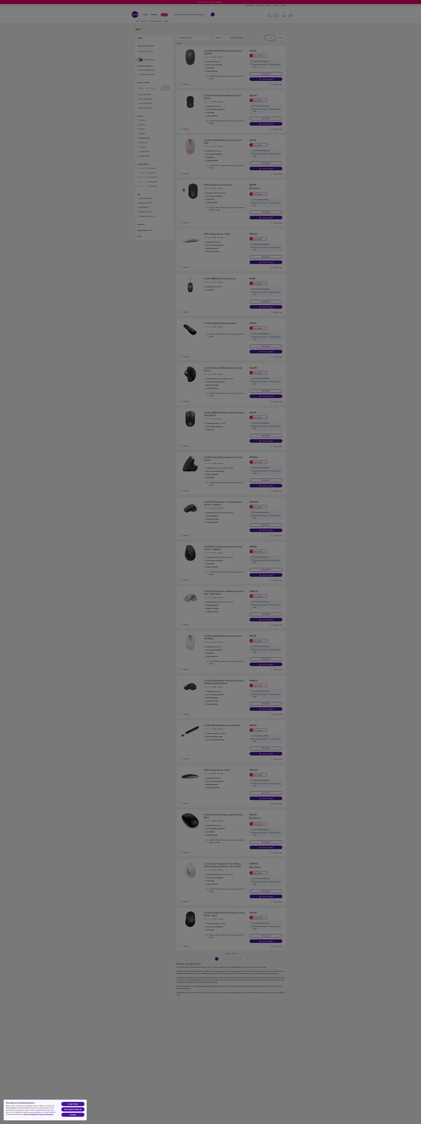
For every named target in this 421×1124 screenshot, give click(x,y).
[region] (45, 1109)
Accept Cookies (73, 1104)
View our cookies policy (31, 1114)
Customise (73, 1115)
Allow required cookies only (73, 1109)
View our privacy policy (46, 1114)
